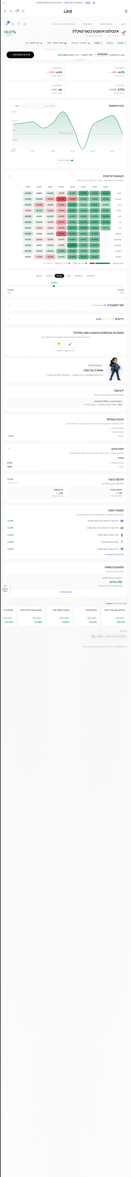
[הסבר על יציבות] (117, 436)
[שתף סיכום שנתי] (9, 176)
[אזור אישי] (5, 11)
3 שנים (49, 276)
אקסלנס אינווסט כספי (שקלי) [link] (63, 24)
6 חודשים (79, 276)
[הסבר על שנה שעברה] (51, 68)
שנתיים (59, 276)
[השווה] (13, 24)
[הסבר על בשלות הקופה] (110, 432)
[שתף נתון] (69, 67)
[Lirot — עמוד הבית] (68, 11)
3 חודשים (91, 276)
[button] (111, 36)
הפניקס (109, 603)
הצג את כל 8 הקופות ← (114, 555)
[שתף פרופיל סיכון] (9, 449)
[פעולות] (9, 106)
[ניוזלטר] (17, 11)
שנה (68, 276)
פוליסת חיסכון (106, 24)
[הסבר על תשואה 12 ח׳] (113, 68)
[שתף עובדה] (11, 402)
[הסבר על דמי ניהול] (116, 86)
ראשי (123, 24)
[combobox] (101, 54)
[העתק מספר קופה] (87, 36)
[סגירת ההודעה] (4, 3)
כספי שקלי (87, 24)
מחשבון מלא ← (65, 592)
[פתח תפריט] (126, 11)
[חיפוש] (11, 11)
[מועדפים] (23, 11)
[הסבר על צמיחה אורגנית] (110, 428)
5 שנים (39, 276)
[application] (65, 132)
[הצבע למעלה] (71, 344)
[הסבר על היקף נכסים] (51, 86)
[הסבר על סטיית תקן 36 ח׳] (109, 463)
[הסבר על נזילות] (117, 467)
